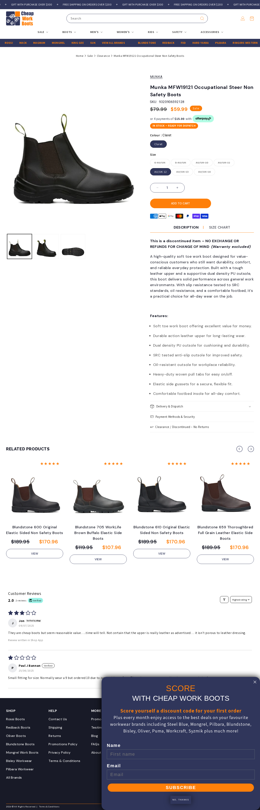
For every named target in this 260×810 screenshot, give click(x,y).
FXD (175, 43)
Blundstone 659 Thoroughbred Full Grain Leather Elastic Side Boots (225, 533)
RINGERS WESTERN (237, 43)
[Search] (202, 18)
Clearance (103, 56)
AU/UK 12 (160, 172)
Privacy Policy (59, 752)
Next (251, 449)
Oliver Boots (16, 736)
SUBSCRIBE (181, 787)
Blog (94, 736)
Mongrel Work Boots (22, 752)
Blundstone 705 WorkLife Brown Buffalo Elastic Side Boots (98, 533)
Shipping (55, 727)
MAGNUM (31, 43)
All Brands (14, 777)
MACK (15, 43)
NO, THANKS (180, 800)
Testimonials (101, 727)
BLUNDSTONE (139, 43)
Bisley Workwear (19, 761)
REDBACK (160, 43)
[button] (252, 18)
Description (186, 227)
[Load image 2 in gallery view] (46, 246)
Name (114, 745)
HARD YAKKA (192, 43)
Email (114, 765)
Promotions (100, 719)
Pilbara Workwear (20, 769)
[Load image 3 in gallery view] (73, 246)
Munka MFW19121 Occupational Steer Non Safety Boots (149, 56)
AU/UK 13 (184, 172)
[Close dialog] (255, 682)
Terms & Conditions (64, 761)
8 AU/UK (183, 163)
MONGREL (50, 43)
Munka (156, 77)
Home (79, 56)
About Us (98, 752)
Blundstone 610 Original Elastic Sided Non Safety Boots (161, 530)
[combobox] (137, 18)
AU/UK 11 (226, 163)
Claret (158, 144)
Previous (239, 449)
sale (90, 56)
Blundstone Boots (20, 744)
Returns (55, 736)
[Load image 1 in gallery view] (19, 246)
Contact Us (58, 719)
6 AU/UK (162, 163)
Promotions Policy (63, 744)
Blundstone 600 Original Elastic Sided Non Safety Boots (34, 530)
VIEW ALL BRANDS (105, 43)
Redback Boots (18, 727)
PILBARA (212, 43)
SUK (85, 43)
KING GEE (70, 43)
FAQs (95, 744)
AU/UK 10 (204, 163)
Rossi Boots (15, 719)
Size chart (219, 227)
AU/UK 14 (206, 172)
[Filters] (224, 599)
